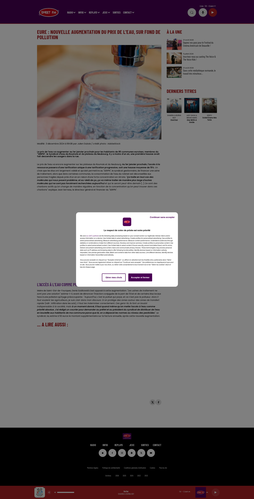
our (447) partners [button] (92, 236)
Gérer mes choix (114, 277)
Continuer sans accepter (162, 217)
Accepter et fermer (140, 277)
